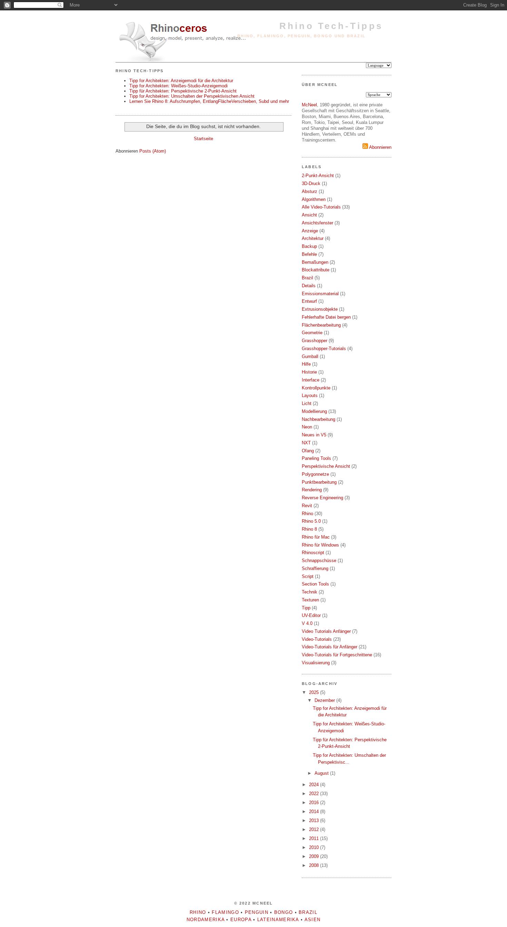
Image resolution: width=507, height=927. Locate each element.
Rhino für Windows (320, 545)
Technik (309, 592)
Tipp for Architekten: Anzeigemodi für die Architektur (181, 80)
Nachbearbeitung (318, 419)
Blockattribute (315, 269)
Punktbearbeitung (319, 482)
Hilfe (306, 364)
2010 (314, 847)
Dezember (325, 700)
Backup (309, 246)
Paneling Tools (316, 458)
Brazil (307, 277)
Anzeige (310, 230)
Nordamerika (206, 919)
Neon (307, 426)
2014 (314, 811)
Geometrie (312, 332)
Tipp (306, 607)
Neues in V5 (314, 434)
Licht (306, 403)
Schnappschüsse (319, 560)
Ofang (308, 450)
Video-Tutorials (317, 639)
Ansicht (309, 215)
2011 (314, 838)
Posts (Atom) (152, 151)
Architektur (313, 238)
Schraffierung (315, 568)
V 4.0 (307, 623)
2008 (314, 865)
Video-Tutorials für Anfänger (329, 646)
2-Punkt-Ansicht (318, 175)
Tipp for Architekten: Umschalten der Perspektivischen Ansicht (192, 96)
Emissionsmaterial (320, 293)
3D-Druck (311, 183)
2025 (314, 692)
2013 (314, 820)
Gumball (310, 356)
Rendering (312, 489)
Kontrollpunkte (316, 387)
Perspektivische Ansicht (326, 466)
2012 (314, 829)
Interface (310, 380)
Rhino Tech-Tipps (331, 26)
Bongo (283, 912)
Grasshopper (314, 340)
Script (308, 576)
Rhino (307, 513)
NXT (306, 442)
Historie (309, 372)
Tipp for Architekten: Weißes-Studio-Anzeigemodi (178, 85)
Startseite (203, 138)
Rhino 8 (309, 529)
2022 (314, 793)
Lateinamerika (278, 919)
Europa (240, 919)
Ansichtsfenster (317, 222)
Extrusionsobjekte (320, 309)
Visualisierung (316, 662)
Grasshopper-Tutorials (324, 348)
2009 (314, 856)
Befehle (309, 254)
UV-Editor (311, 615)
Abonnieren (379, 147)
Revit (307, 505)
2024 (314, 784)
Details (309, 285)
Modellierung (314, 411)
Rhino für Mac (316, 537)
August (322, 773)
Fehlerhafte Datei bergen (326, 317)
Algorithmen (314, 199)
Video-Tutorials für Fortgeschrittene (337, 654)
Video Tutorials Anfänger (326, 631)
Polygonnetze (315, 474)
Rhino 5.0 (311, 521)
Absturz (309, 191)
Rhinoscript (313, 552)
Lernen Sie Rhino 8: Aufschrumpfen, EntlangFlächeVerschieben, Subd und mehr (209, 101)
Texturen (310, 599)
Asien (313, 919)
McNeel (309, 104)
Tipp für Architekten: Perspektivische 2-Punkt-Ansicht (183, 91)
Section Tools (315, 584)
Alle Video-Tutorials (321, 207)
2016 (314, 802)
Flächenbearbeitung (321, 325)
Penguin (256, 912)
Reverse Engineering (322, 497)
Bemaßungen (315, 262)
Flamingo (225, 912)
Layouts (310, 395)
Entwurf (309, 301)
